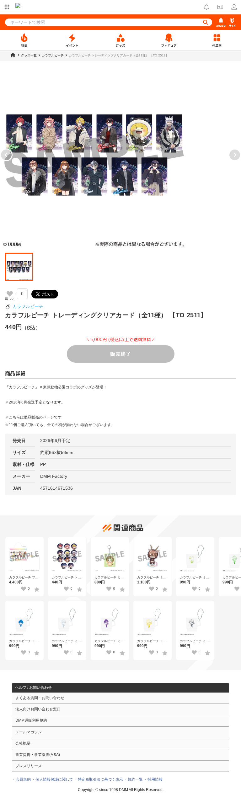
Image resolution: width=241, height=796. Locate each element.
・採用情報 (153, 779)
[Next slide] (234, 155)
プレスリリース (28, 766)
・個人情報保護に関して (52, 779)
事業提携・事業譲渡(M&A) (37, 754)
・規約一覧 (133, 779)
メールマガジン (28, 732)
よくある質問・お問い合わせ (39, 698)
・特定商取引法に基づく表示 (98, 779)
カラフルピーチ (28, 306)
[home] (13, 55)
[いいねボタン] (9, 293)
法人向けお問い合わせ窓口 (38, 709)
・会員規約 (21, 779)
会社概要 (22, 743)
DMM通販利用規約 (31, 720)
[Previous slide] (6, 155)
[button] (19, 267)
